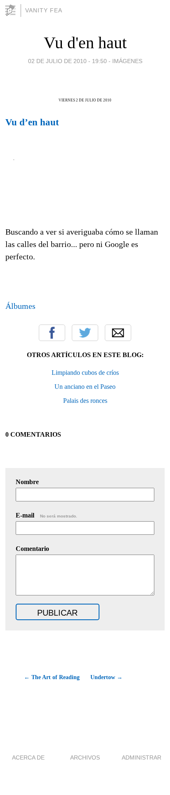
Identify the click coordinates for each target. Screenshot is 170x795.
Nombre (27, 481)
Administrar (141, 757)
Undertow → (106, 677)
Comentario (32, 548)
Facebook (52, 333)
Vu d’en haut (32, 122)
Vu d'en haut (85, 42)
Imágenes (127, 61)
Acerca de (28, 757)
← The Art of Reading (52, 677)
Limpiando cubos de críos (85, 372)
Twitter (85, 333)
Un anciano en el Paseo (85, 386)
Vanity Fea (43, 10)
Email (118, 333)
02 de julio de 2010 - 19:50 (67, 61)
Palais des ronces (85, 400)
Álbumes (20, 305)
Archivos (85, 757)
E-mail (46, 515)
